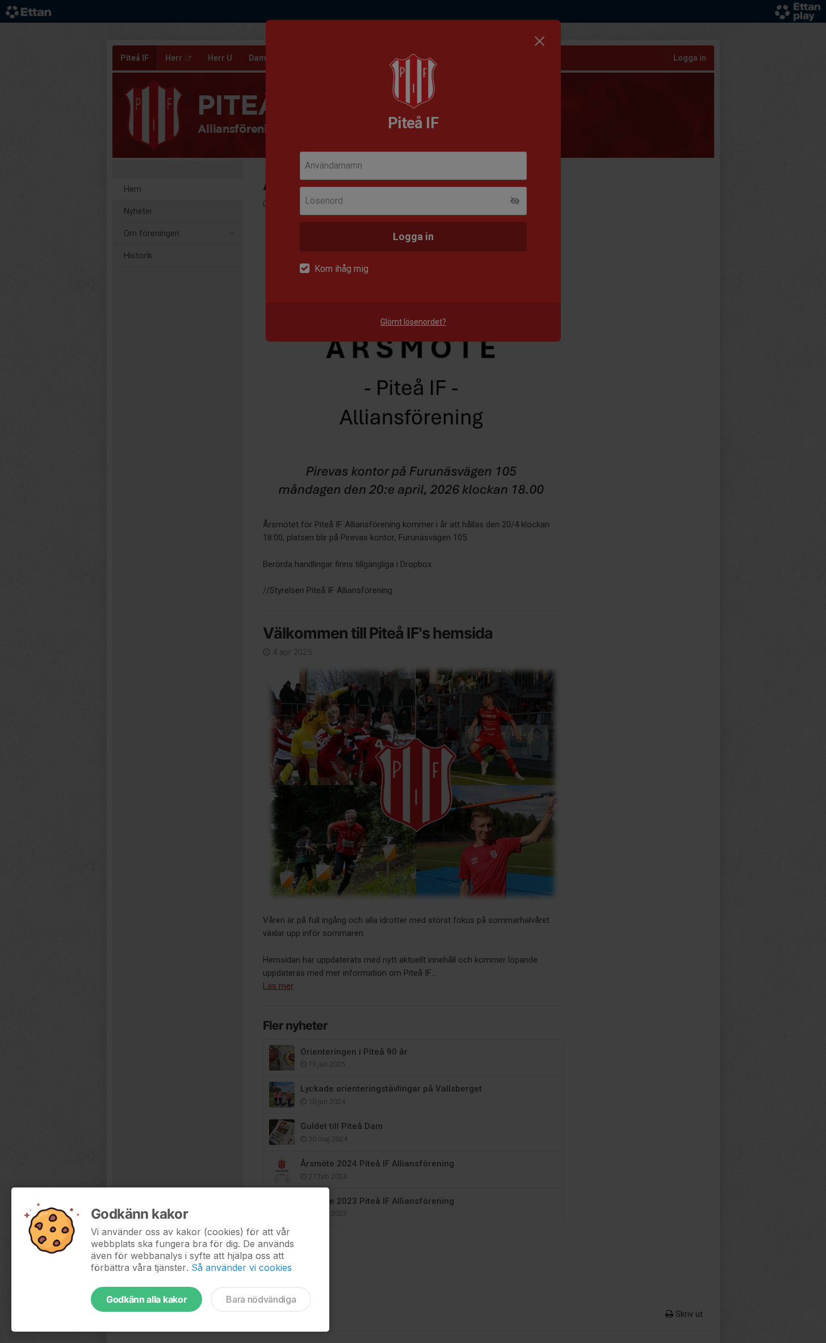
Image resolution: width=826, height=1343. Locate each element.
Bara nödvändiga (261, 1299)
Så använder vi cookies (241, 1267)
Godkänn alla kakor (146, 1299)
